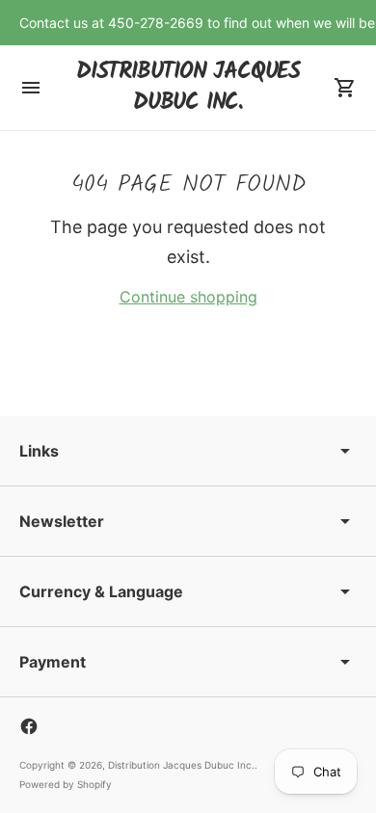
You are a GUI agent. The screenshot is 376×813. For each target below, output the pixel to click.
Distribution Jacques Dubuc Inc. (181, 765)
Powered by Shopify (65, 784)
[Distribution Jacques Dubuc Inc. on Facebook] (29, 726)
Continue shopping (188, 296)
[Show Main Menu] (31, 87)
